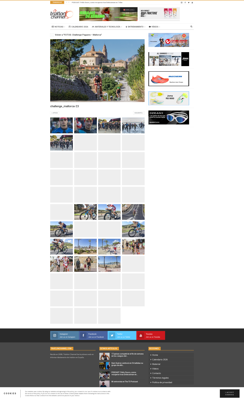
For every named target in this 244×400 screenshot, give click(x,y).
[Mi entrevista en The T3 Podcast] (104, 384)
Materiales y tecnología (107, 27)
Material (156, 364)
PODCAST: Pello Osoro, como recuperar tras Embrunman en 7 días (97, 2)
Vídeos (155, 27)
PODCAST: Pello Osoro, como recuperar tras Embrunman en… (124, 373)
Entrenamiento (135, 27)
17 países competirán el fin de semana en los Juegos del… (127, 355)
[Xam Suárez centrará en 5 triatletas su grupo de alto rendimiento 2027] (104, 365)
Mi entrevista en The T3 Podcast (124, 382)
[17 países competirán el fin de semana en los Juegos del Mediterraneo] (104, 356)
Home (155, 355)
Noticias (59, 27)
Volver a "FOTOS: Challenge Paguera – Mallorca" (78, 34)
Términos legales (160, 377)
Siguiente (138, 113)
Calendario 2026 (79, 27)
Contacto (156, 373)
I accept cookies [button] (229, 394)
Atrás (55, 113)
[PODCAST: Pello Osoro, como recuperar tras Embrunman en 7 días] (104, 374)
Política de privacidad (162, 382)
